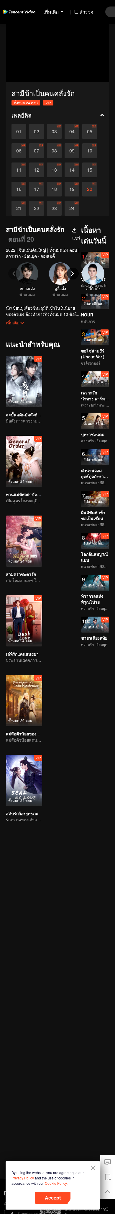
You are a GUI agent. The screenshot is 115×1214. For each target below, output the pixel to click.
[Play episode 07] (36, 150)
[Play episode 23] (54, 208)
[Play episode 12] (36, 169)
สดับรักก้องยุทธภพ (22, 813)
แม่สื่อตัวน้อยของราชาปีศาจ (31, 734)
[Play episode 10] (89, 150)
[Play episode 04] (72, 131)
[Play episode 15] (89, 169)
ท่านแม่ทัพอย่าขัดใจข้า (26, 494)
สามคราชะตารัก (21, 574)
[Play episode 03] (54, 131)
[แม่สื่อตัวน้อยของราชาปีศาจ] (24, 700)
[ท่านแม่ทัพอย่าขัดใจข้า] (24, 461)
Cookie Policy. (56, 1183)
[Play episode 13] (54, 169)
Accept (53, 1197)
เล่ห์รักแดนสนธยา (22, 654)
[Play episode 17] (36, 189)
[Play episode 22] (36, 208)
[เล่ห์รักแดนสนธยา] (24, 620)
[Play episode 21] (19, 208)
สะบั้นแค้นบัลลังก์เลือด (26, 414)
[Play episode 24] (72, 208)
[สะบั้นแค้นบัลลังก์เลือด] (24, 381)
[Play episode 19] (72, 189)
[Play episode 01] (19, 131)
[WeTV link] (19, 12)
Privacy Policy (23, 1177)
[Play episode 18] (54, 189)
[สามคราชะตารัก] (24, 541)
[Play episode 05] (89, 131)
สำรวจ (86, 11)
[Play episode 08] (54, 150)
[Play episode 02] (36, 131)
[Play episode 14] (72, 169)
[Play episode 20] (89, 189)
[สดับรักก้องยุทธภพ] (24, 780)
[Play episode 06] (19, 150)
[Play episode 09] (72, 150)
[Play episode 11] (19, 169)
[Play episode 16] (19, 189)
